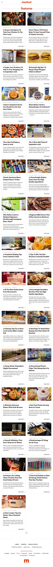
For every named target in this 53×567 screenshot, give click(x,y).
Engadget (6, 553)
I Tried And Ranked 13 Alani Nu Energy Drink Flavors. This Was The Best (39, 478)
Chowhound (24, 553)
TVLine (18, 553)
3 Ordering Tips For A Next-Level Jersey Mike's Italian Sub (13, 331)
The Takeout (32, 555)
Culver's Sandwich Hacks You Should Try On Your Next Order (12, 107)
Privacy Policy (33, 544)
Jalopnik (13, 553)
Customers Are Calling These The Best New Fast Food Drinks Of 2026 (12, 478)
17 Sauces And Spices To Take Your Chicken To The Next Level (13, 32)
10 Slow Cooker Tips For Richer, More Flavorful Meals (12, 515)
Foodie (30, 553)
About (17, 544)
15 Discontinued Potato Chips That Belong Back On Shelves (39, 368)
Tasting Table (45, 553)
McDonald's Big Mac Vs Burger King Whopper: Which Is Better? (37, 69)
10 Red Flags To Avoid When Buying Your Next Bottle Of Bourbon (39, 331)
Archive (23, 544)
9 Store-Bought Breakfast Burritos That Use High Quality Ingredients (38, 292)
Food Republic (37, 553)
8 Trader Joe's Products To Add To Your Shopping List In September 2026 (13, 69)
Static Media (18, 547)
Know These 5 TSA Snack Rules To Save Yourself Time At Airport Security (39, 32)
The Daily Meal (23, 555)
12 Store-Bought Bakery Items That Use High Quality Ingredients (37, 179)
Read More (20, 46)
